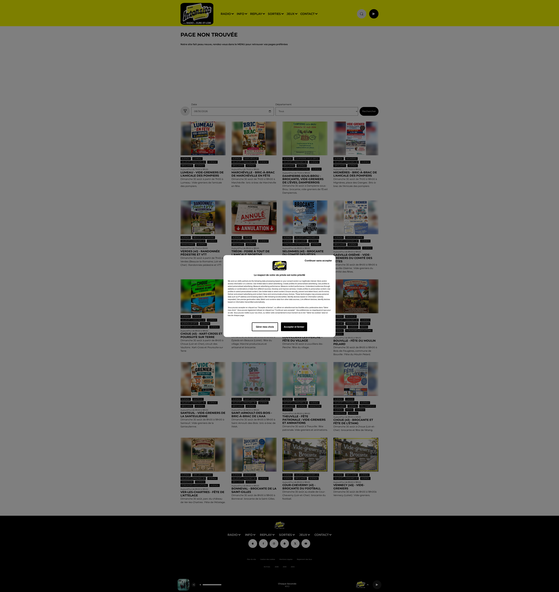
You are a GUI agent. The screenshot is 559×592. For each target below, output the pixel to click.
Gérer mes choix (265, 326)
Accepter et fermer (294, 326)
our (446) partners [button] (241, 281)
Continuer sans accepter (318, 260)
